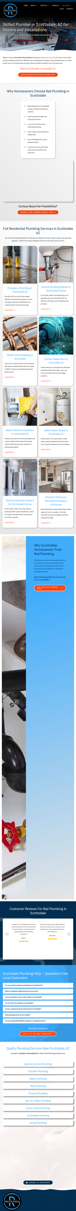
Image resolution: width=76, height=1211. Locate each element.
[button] (7, 934)
